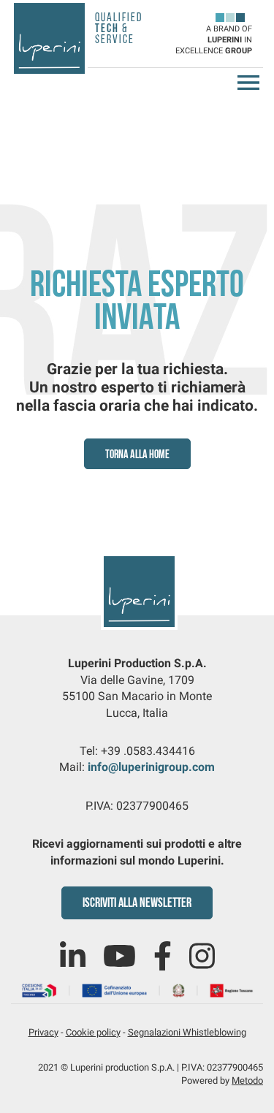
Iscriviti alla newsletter (137, 904)
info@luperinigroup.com (151, 767)
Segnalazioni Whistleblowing (187, 1032)
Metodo (247, 1080)
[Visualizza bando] (137, 990)
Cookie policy (93, 1032)
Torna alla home (137, 455)
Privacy (43, 1032)
